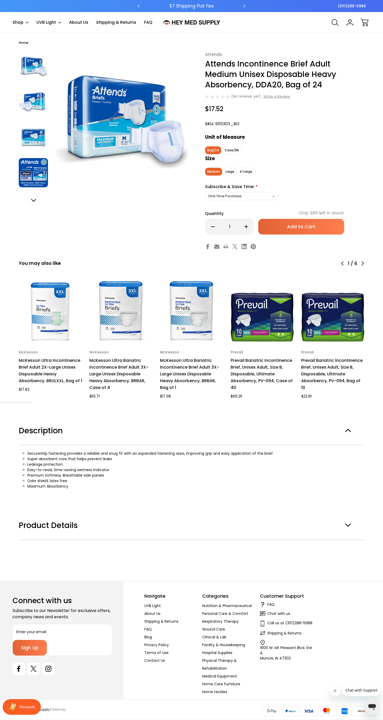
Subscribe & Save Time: (231, 187)
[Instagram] (48, 669)
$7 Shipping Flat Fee (191, 6)
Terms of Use (156, 652)
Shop (18, 22)
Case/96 (232, 150)
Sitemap (59, 709)
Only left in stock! (321, 213)
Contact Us (154, 660)
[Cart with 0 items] (364, 22)
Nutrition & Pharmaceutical (227, 605)
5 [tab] (21, 402)
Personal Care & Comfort (225, 613)
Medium (213, 171)
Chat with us (278, 613)
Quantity (214, 214)
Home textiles (214, 691)
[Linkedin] (244, 246)
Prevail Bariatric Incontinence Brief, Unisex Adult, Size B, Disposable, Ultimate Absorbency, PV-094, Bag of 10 (332, 374)
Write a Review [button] (276, 96)
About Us (78, 22)
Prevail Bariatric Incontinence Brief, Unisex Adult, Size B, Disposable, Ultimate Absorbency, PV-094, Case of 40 (262, 374)
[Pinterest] (253, 246)
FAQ (148, 22)
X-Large (246, 171)
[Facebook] (207, 246)
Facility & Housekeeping (223, 644)
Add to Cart (262, 330)
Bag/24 (213, 150)
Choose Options (50, 330)
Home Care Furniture (221, 684)
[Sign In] (350, 22)
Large (230, 171)
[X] (235, 246)
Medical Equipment (219, 676)
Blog (148, 637)
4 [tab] (14, 402)
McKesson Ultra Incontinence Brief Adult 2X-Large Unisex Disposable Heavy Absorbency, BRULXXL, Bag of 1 (50, 370)
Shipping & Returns (116, 22)
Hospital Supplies (217, 652)
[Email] (216, 246)
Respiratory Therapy (220, 621)
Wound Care (213, 629)
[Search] (335, 22)
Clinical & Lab (214, 637)
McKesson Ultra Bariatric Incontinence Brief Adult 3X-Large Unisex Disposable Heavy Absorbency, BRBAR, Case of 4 (119, 374)
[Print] (225, 246)
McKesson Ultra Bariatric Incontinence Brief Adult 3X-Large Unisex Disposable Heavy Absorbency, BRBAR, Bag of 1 (189, 374)
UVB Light (46, 22)
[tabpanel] (33, 66)
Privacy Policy (156, 644)
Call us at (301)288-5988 (289, 623)
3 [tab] (6, 402)
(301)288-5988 (352, 6)
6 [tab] (28, 402)
